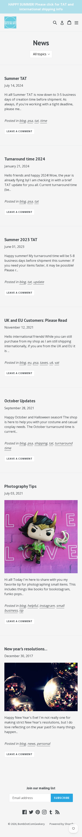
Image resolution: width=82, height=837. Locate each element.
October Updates (19, 400)
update (38, 282)
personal (43, 743)
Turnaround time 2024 (24, 159)
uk (51, 362)
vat (57, 362)
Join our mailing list (41, 788)
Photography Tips (20, 486)
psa (30, 120)
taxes (44, 362)
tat (36, 120)
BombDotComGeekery (31, 824)
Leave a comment (19, 131)
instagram (47, 605)
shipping (40, 443)
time (43, 120)
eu (29, 362)
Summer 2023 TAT (20, 239)
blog (22, 120)
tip (21, 610)
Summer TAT (15, 78)
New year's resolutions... (25, 649)
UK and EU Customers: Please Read (35, 320)
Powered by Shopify (62, 824)
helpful (32, 605)
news (31, 743)
